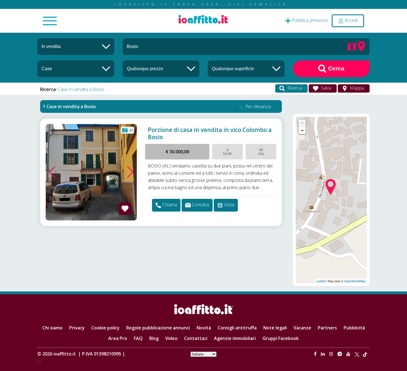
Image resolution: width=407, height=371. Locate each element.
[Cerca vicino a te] (361, 46)
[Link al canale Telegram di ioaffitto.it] (340, 354)
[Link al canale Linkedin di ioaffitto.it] (323, 354)
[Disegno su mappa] (352, 46)
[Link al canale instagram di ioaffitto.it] (331, 354)
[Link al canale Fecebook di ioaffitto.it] (316, 354)
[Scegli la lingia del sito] (203, 354)
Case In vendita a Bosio (81, 89)
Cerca (335, 68)
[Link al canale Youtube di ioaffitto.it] (348, 354)
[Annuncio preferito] (125, 209)
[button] (52, 172)
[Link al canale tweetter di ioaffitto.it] (357, 354)
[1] (161, 68)
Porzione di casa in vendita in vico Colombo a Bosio (210, 133)
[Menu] (50, 21)
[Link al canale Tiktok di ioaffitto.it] (365, 354)
